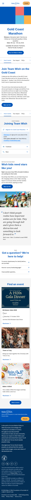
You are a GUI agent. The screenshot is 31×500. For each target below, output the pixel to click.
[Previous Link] (1, 60)
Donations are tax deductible (9, 494)
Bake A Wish (7, 386)
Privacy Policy (14, 473)
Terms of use (18, 496)
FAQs (23, 60)
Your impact (16, 60)
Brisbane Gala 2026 (10, 310)
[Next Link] (30, 60)
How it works (7, 60)
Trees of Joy (7, 350)
